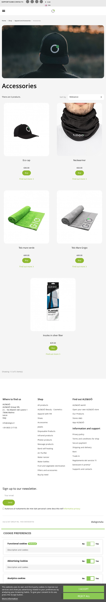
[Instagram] (32, 1)
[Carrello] (102, 11)
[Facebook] (65, 521)
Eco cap (26, 160)
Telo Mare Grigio (80, 247)
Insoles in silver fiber (53, 335)
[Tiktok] (36, 1)
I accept (84, 588)
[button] (9, 11)
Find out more (25, 179)
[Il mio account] (97, 10)
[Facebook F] (27, 1)
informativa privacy (71, 508)
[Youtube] (41, 1)
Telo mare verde (26, 247)
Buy (26, 173)
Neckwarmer (79, 160)
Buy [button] (53, 348)
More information (10, 598)
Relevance (86, 97)
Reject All (84, 596)
